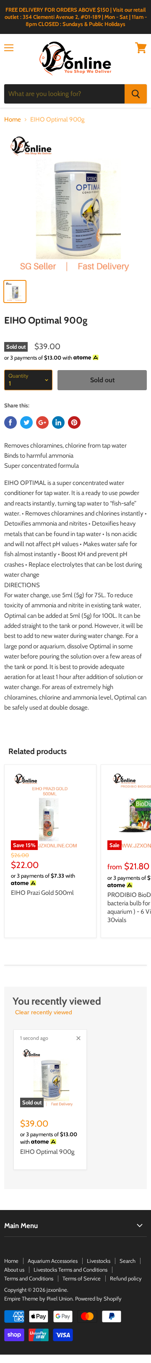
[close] (78, 1038)
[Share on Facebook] (10, 422)
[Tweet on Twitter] (26, 422)
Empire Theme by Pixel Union (38, 1298)
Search (127, 1260)
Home (12, 119)
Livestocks (98, 1260)
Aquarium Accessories (53, 1260)
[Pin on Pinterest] (74, 422)
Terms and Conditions (28, 1278)
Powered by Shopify (98, 1298)
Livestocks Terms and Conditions (70, 1269)
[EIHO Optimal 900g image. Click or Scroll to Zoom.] (75, 203)
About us (14, 1269)
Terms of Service (81, 1278)
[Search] (136, 94)
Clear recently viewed (43, 1012)
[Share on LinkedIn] (58, 422)
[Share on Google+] (42, 422)
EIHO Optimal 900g (47, 1152)
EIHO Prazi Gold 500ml (42, 893)
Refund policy (126, 1278)
